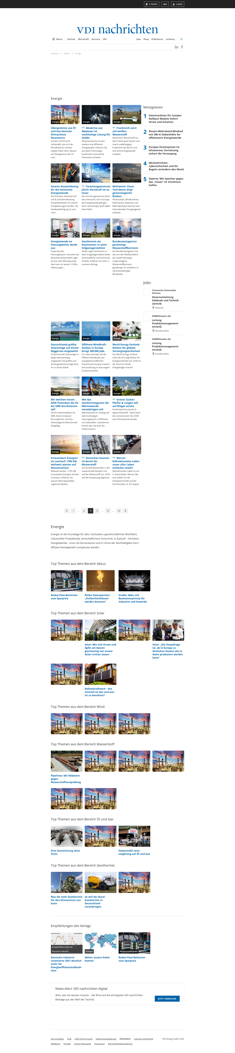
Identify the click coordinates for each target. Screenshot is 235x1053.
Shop (146, 39)
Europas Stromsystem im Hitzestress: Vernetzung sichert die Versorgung (164, 150)
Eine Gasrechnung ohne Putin (65, 852)
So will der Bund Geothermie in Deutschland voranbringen (95, 901)
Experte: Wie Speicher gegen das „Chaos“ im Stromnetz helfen (166, 182)
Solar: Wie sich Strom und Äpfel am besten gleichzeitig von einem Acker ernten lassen (100, 649)
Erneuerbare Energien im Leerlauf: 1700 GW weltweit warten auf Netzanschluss (64, 462)
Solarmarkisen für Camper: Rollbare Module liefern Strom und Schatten (165, 119)
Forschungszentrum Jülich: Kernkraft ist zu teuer (96, 190)
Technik (71, 39)
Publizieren (157, 39)
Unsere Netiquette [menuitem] (82, 1043)
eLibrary (170, 39)
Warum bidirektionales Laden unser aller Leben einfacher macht (125, 462)
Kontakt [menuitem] (67, 1043)
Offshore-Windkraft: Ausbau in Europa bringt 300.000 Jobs (94, 348)
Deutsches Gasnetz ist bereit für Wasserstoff (95, 461)
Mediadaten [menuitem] (125, 1038)
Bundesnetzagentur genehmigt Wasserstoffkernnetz (125, 245)
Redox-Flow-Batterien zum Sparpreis (64, 596)
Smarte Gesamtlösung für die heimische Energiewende (64, 190)
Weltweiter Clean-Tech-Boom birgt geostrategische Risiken (123, 191)
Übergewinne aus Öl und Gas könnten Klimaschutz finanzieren (63, 132)
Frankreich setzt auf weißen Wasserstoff (124, 131)
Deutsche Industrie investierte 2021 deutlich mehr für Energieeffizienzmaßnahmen (66, 964)
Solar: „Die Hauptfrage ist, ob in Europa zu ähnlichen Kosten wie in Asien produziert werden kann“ (167, 651)
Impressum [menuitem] (99, 1043)
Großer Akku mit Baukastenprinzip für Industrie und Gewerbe (133, 598)
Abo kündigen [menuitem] (57, 1038)
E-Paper (153, 4)
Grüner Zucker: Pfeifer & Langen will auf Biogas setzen (125, 403)
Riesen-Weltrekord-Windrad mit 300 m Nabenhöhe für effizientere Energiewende (166, 134)
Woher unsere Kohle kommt (97, 959)
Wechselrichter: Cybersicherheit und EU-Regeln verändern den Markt (166, 166)
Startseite (55, 53)
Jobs (139, 39)
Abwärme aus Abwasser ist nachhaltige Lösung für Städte (96, 132)
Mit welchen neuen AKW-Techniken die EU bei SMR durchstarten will (64, 404)
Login (179, 4)
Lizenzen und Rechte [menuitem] (143, 1038)
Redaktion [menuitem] (55, 1043)
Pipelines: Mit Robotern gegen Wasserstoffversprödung (66, 779)
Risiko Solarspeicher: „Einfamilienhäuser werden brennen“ (97, 598)
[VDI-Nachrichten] (117, 29)
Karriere (96, 39)
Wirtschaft (83, 39)
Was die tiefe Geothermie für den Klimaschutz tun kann (66, 900)
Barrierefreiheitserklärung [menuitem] (120, 1043)
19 (108, 510)
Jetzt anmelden (167, 998)
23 (119, 510)
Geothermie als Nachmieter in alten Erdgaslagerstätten (94, 245)
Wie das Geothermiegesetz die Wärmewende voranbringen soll (95, 404)
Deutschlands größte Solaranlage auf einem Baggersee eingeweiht (65, 348)
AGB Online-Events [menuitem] (83, 1038)
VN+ (105, 39)
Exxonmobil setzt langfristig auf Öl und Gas (134, 852)
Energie (78, 53)
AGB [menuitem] (69, 1038)
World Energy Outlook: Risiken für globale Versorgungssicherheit (126, 348)
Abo (165, 4)
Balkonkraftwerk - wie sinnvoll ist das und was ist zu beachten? (99, 692)
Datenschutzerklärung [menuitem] (106, 1038)
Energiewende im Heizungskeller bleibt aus (64, 245)
